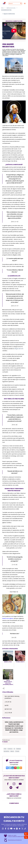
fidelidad (18, 748)
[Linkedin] (12, 768)
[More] (21, 768)
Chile (5, 748)
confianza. (10, 748)
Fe (14, 748)
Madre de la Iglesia (7, 618)
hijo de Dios (6, 751)
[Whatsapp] (18, 768)
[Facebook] (7, 768)
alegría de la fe (18, 348)
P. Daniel (17, 751)
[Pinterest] (15, 768)
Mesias (12, 751)
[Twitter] (10, 768)
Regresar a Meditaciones (8, 14)
